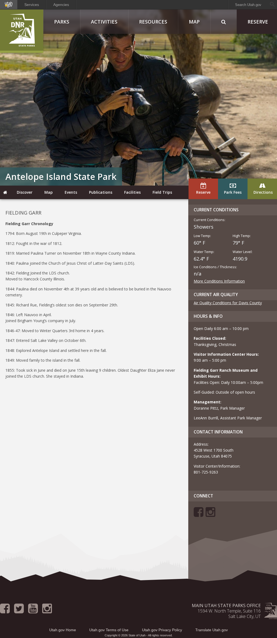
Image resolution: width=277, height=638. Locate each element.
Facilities (132, 192)
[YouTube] (33, 611)
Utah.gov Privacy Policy (162, 630)
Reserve (203, 192)
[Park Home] (5, 192)
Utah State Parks (21, 31)
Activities (104, 21)
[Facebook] (198, 514)
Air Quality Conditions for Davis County (228, 302)
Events (71, 192)
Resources (153, 21)
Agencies (61, 4)
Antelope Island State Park (61, 176)
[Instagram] (210, 514)
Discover (24, 192)
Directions (263, 192)
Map (194, 21)
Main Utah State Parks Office (226, 605)
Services (31, 4)
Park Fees (233, 192)
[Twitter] (19, 611)
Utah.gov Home (62, 630)
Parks (61, 21)
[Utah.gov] (8, 4)
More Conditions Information (219, 281)
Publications (100, 192)
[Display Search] (223, 21)
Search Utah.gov (248, 5)
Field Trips (162, 192)
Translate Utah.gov (211, 630)
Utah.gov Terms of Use (108, 630)
